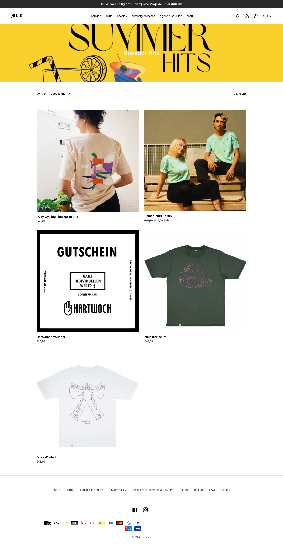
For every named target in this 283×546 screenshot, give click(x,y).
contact (198, 489)
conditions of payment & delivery (152, 489)
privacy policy (117, 489)
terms (70, 489)
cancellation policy (91, 489)
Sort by (42, 94)
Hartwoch (146, 537)
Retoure (183, 489)
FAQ (212, 489)
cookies (226, 489)
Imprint (57, 489)
